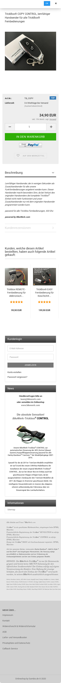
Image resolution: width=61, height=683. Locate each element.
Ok (47, 3)
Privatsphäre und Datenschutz (16, 643)
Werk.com (30, 522)
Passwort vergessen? (17, 377)
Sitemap (11, 509)
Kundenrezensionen (18, 228)
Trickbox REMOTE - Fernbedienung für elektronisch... (16, 292)
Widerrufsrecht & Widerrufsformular (18, 626)
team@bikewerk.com (30, 399)
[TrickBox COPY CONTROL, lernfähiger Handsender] (30, 51)
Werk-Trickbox (30, 418)
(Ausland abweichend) (33, 106)
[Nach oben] (52, 678)
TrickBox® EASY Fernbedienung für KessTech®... (44, 292)
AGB (4, 632)
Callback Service (10, 648)
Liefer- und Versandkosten (14, 637)
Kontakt (6, 620)
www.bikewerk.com (30, 405)
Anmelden (30, 365)
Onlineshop (20, 678)
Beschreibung (14, 172)
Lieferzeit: (9, 103)
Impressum (7, 615)
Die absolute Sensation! (30, 414)
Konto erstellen (14, 372)
